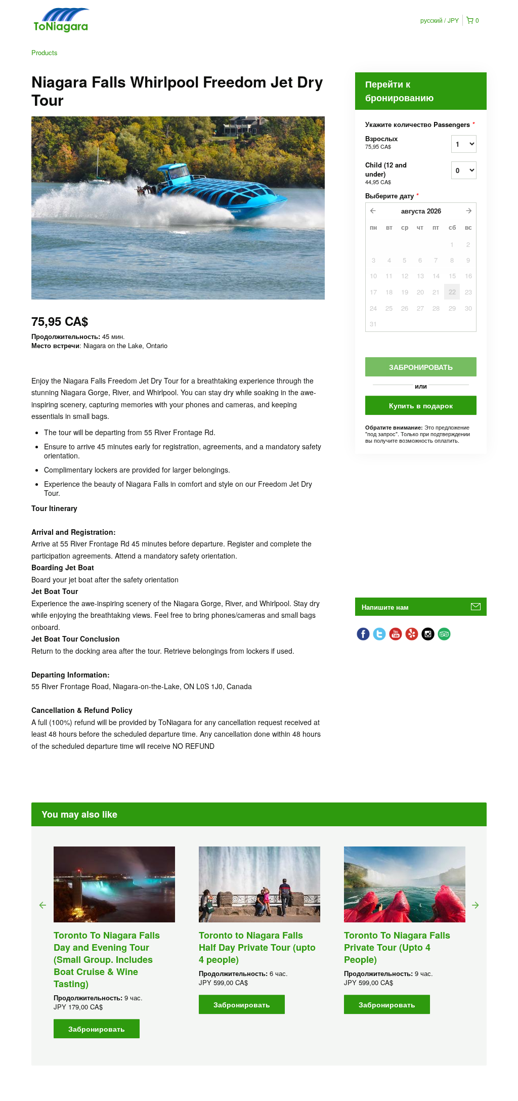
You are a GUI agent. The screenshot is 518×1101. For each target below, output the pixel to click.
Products (44, 52)
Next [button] (475, 905)
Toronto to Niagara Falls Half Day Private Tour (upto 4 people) (257, 947)
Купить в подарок (421, 405)
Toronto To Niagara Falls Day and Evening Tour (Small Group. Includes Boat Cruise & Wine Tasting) (107, 959)
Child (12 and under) (386, 173)
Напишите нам (385, 607)
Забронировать (96, 1029)
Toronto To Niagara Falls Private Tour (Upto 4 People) (397, 947)
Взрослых (381, 142)
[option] (114, 942)
